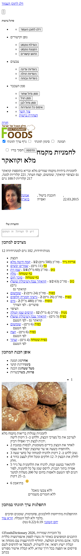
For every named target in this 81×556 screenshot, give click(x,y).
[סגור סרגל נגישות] (3, 12)
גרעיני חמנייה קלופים (23, 297)
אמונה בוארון (25, 197)
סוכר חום (16, 277)
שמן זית (15, 270)
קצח (13, 332)
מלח (13, 273)
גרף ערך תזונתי (17, 141)
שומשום (15, 293)
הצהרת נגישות (28, 115)
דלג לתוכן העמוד (12, 3)
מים (12, 301)
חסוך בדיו (17, 150)
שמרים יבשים (19, 266)
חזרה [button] (5, 123)
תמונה (61, 141)
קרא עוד (7, 518)
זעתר (13, 340)
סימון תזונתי (42, 141)
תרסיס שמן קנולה (21, 312)
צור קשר (24, 111)
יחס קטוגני (51, 522)
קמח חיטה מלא (20, 262)
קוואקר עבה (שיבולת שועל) (28, 281)
